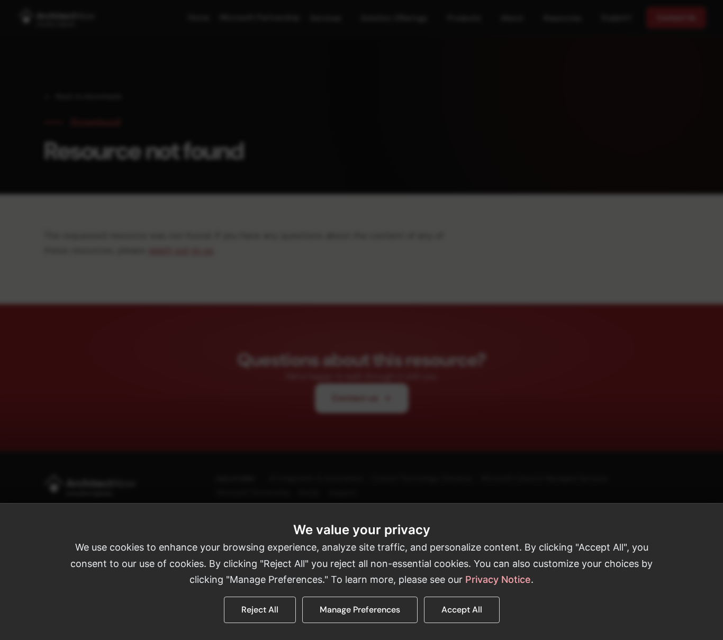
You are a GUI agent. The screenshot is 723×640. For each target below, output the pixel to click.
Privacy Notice (498, 579)
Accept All (461, 609)
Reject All (259, 609)
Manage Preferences (360, 609)
